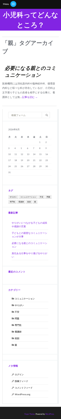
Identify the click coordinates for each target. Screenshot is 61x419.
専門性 (12, 202)
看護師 (21, 202)
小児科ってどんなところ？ (30, 20)
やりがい (13, 197)
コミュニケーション (28, 197)
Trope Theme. (29, 414)
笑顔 (29, 202)
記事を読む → (30, 97)
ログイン (19, 374)
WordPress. (49, 414)
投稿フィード (21, 381)
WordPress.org (22, 394)
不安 (41, 197)
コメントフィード (24, 387)
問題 (48, 197)
